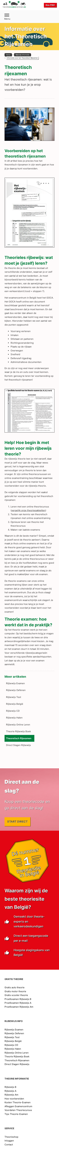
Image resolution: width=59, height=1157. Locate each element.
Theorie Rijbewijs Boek (18, 731)
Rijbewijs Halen (14, 717)
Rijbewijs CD (13, 710)
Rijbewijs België (14, 703)
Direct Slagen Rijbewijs (18, 745)
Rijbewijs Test (13, 697)
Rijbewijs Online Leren (18, 724)
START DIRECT (17, 821)
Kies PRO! (50, 5)
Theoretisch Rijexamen (18, 738)
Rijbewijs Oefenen (16, 690)
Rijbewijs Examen (15, 683)
